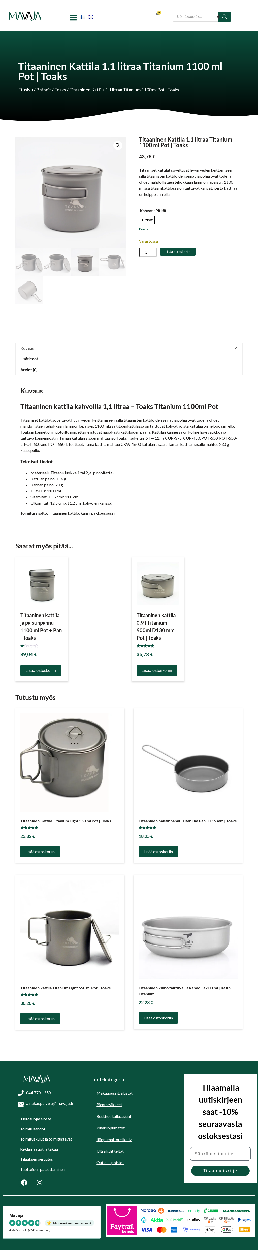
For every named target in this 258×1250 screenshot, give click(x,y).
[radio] (147, 220)
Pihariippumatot (110, 1127)
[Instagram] (39, 1182)
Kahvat (146, 210)
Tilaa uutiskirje (220, 1171)
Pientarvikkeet (109, 1104)
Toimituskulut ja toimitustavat (46, 1138)
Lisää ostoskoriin (177, 251)
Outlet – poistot (110, 1162)
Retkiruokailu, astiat (113, 1116)
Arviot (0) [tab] (29, 369)
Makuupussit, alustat (114, 1093)
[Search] (224, 17)
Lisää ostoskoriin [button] (40, 670)
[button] (117, 145)
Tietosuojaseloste (35, 1118)
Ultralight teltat (110, 1151)
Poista (143, 229)
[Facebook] (24, 1182)
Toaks (60, 89)
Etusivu (25, 89)
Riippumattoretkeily (114, 1139)
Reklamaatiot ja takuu (39, 1149)
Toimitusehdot (32, 1128)
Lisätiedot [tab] (29, 358)
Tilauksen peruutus (36, 1159)
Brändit (43, 89)
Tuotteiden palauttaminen (42, 1169)
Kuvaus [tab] (27, 348)
